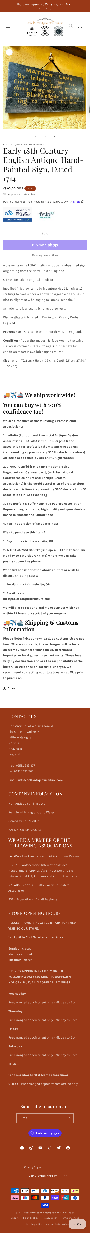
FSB (11, 899)
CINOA (13, 865)
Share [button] (12, 688)
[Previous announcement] (7, 6)
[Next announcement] (82, 6)
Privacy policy (50, 1217)
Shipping (7, 194)
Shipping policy (33, 1224)
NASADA (14, 885)
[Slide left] (35, 136)
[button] (8, 25)
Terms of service (70, 1217)
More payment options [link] (45, 255)
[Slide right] (54, 136)
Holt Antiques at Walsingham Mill (43, 1212)
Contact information (57, 1224)
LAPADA (14, 856)
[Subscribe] (68, 1118)
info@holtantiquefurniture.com (40, 780)
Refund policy (30, 1217)
